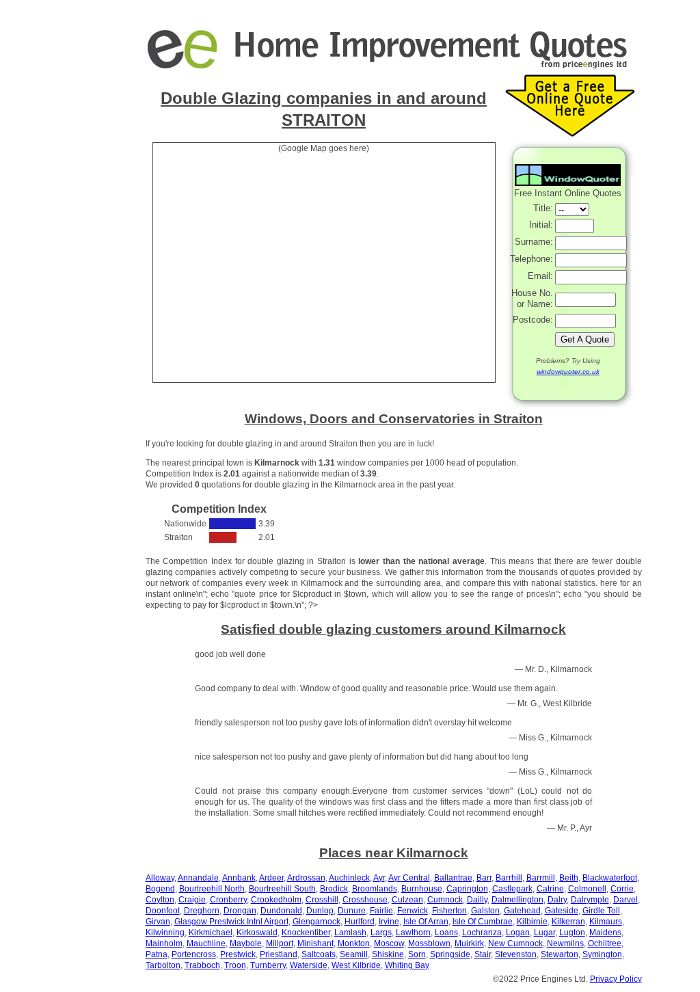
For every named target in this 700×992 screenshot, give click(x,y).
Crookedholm (276, 899)
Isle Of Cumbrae (483, 921)
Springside (450, 954)
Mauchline (206, 943)
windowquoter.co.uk (568, 371)
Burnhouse (421, 889)
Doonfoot (163, 910)
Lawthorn (413, 932)
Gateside (561, 910)
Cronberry (228, 899)
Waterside (308, 965)
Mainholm (164, 943)
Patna (156, 954)
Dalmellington (517, 899)
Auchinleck (349, 878)
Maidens (605, 932)
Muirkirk (469, 943)
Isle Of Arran (425, 921)
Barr (484, 878)
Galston (485, 910)
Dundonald (281, 910)
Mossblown (429, 943)
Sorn (417, 954)
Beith (568, 878)
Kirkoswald (257, 932)
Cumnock (445, 899)
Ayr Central (409, 878)
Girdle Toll (601, 910)
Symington (602, 954)
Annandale (198, 878)
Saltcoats (318, 954)
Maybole (246, 943)
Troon (235, 965)
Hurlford (360, 921)
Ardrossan (306, 878)
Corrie (622, 889)
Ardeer (271, 878)
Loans (446, 932)
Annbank (239, 878)
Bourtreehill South (282, 889)
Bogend (160, 889)
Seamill (354, 954)
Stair (482, 954)
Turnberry (268, 965)
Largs (381, 932)
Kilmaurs (605, 921)
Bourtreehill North (212, 889)
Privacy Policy (616, 979)
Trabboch (202, 965)
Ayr (379, 878)
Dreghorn (201, 910)
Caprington (467, 889)
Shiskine (388, 954)
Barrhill (509, 878)
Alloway (160, 878)
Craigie (192, 899)
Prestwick (238, 954)
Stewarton (559, 954)
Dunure (352, 910)
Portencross (194, 954)
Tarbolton (163, 965)
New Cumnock (515, 943)
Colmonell (587, 889)
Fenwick (412, 910)
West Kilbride (356, 965)
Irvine (389, 921)
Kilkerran (568, 921)
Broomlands (374, 889)
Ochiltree (604, 943)
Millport (279, 943)
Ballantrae (453, 878)
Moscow (389, 943)
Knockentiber (306, 932)
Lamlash (350, 932)
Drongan (240, 910)
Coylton (160, 899)
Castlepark (512, 889)
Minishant (315, 943)
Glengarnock (316, 921)
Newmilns (565, 943)
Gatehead (522, 910)
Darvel (625, 899)
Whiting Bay (407, 965)
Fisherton (449, 910)
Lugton (572, 932)
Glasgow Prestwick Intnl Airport (231, 921)
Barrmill (540, 878)
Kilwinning (165, 932)
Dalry (557, 899)
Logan (518, 932)
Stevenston (516, 954)
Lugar (544, 932)
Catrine (550, 889)
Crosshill (322, 899)
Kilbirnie (532, 921)
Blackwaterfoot (609, 878)
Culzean (407, 899)
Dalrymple (590, 899)
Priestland (278, 954)
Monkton (354, 943)
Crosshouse (365, 899)
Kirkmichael (210, 932)
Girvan (158, 921)
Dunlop (320, 910)
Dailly (477, 899)
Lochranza (482, 932)
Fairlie (381, 910)
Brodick (334, 889)
